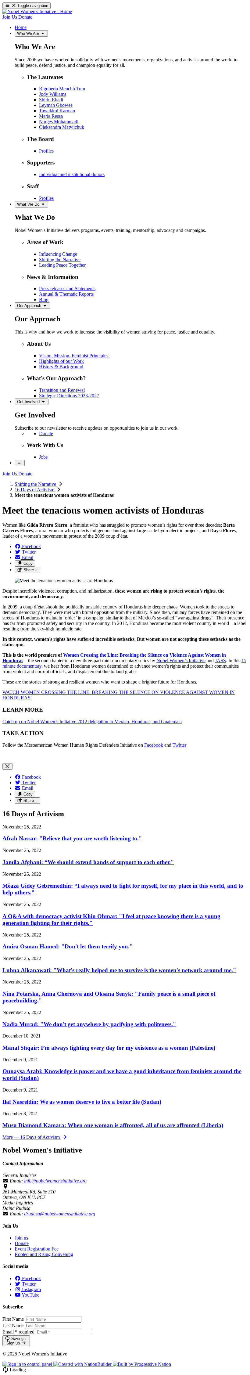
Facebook (153, 745)
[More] (20, 463)
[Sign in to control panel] (27, 1364)
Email (18, 1331)
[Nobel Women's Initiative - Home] (37, 11)
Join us (21, 1237)
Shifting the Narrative (36, 484)
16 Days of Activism (35, 489)
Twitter (179, 745)
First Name (13, 1319)
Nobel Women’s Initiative (180, 660)
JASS (220, 660)
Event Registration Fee (37, 1248)
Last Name (12, 1325)
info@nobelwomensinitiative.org (55, 1180)
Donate (22, 1243)
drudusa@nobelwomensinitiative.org (59, 1213)
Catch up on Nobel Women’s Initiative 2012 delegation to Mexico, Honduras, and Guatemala (92, 721)
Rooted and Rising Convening (44, 1254)
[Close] (7, 766)
